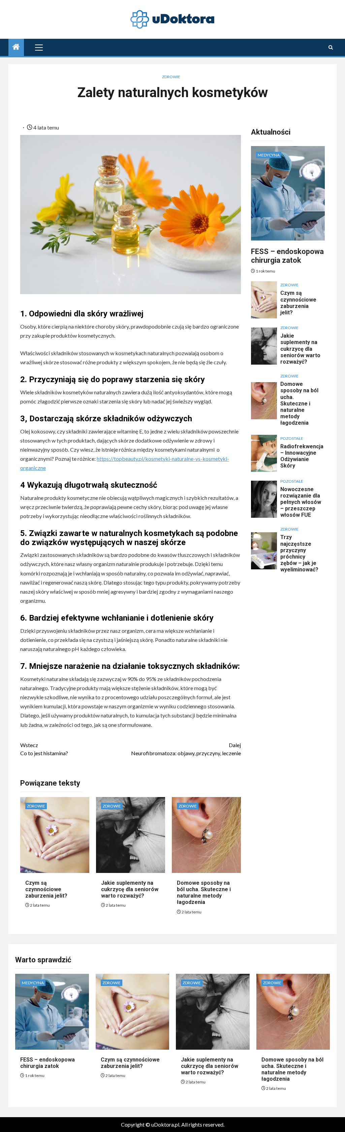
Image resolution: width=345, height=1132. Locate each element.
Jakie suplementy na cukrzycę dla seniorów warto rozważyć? (129, 889)
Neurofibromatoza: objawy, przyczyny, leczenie (186, 749)
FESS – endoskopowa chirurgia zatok (287, 255)
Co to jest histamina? (44, 749)
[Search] (330, 47)
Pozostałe (291, 438)
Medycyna (269, 155)
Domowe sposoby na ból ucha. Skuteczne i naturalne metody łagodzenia (204, 893)
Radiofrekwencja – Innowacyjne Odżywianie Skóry (301, 456)
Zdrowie (171, 76)
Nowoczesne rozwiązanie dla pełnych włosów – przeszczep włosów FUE (300, 502)
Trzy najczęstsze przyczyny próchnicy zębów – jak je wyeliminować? (299, 553)
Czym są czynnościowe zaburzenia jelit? (46, 889)
